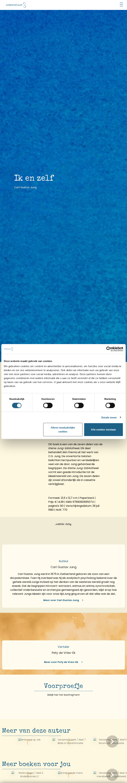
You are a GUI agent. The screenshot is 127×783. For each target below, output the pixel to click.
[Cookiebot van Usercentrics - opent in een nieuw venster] (108, 348)
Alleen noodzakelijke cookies (63, 429)
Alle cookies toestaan (103, 429)
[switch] (48, 405)
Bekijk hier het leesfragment (63, 694)
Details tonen (109, 417)
